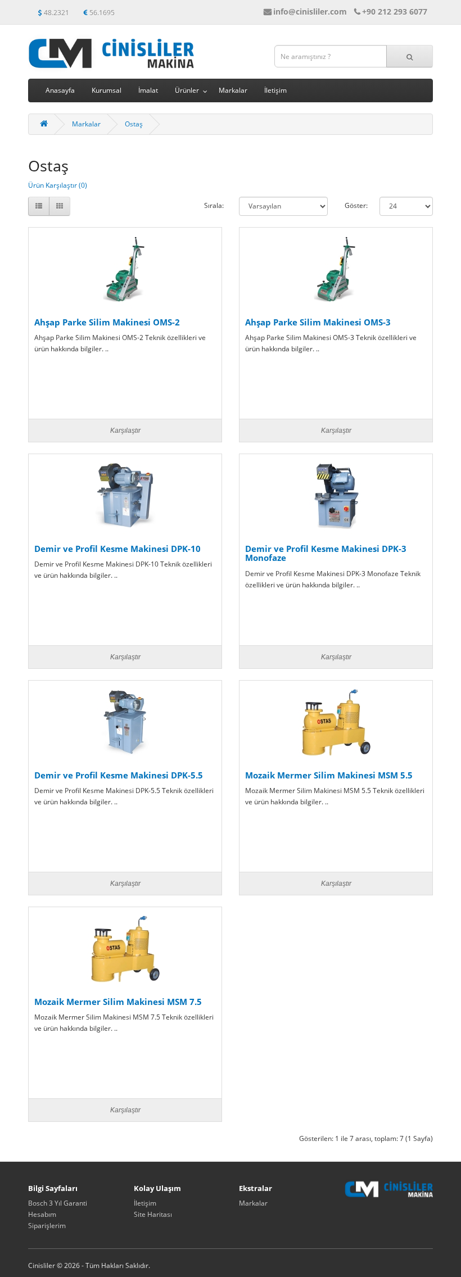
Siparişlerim (47, 1225)
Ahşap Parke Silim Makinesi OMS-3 (318, 322)
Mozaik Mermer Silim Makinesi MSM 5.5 (329, 775)
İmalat (148, 90)
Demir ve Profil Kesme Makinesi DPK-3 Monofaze (325, 553)
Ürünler (187, 90)
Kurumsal (106, 90)
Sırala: (213, 205)
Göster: (354, 205)
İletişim (275, 90)
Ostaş (134, 124)
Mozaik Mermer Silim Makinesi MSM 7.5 (118, 1001)
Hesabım (42, 1214)
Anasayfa (60, 90)
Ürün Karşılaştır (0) (57, 185)
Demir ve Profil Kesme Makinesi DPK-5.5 (118, 775)
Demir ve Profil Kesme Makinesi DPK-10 (117, 548)
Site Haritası (153, 1214)
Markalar (233, 90)
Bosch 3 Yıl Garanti (57, 1203)
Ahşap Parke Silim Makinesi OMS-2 (107, 322)
